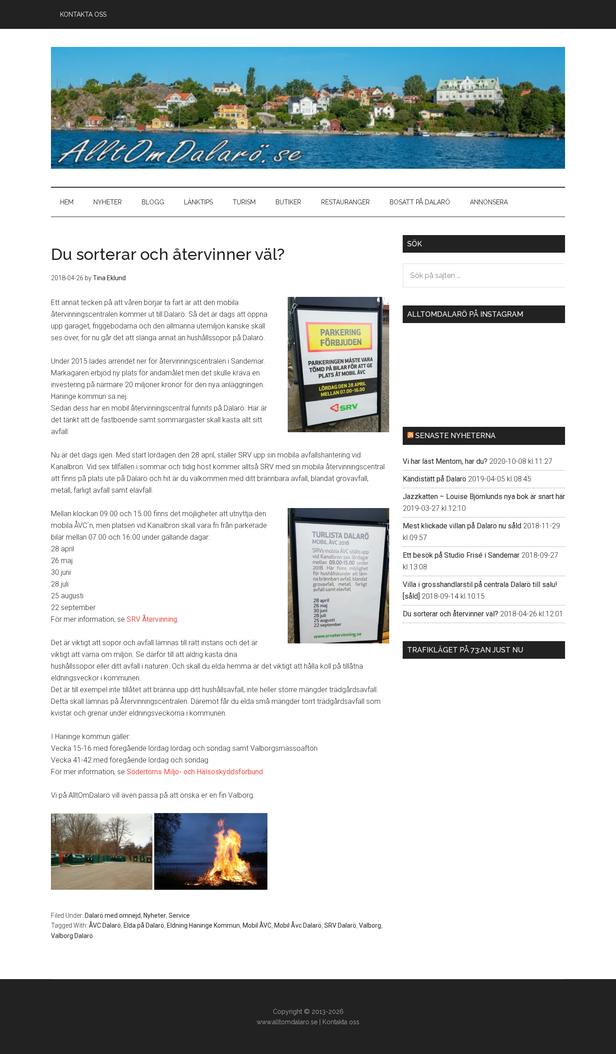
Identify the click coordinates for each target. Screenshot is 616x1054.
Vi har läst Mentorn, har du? (445, 461)
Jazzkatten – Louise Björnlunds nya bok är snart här (484, 496)
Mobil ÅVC (257, 925)
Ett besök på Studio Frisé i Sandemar (461, 555)
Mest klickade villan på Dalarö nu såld (462, 526)
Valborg (370, 925)
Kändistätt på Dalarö (434, 479)
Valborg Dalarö (72, 935)
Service (179, 915)
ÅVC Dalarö (105, 925)
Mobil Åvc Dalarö (298, 925)
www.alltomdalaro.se (287, 1022)
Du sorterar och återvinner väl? (450, 614)
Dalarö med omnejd (113, 915)
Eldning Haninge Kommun (203, 925)
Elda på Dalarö (144, 925)
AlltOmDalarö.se (308, 108)
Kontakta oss (340, 1022)
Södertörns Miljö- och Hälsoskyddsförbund (195, 771)
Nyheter (154, 915)
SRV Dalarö (340, 925)
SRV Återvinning (152, 619)
